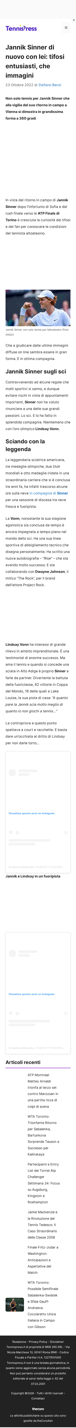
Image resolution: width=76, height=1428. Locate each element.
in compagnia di (49, 493)
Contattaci (38, 1398)
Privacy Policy (38, 1342)
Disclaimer (57, 1342)
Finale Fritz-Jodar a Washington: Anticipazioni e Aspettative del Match (43, 1259)
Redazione (19, 1342)
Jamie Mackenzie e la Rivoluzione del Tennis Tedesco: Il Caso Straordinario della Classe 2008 (42, 1224)
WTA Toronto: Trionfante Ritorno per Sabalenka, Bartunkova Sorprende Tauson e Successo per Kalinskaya (43, 1135)
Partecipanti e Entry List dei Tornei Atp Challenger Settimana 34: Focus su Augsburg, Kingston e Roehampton (44, 1183)
